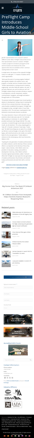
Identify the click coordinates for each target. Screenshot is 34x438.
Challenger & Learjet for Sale (9, 421)
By (12, 175)
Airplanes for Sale (12, 417)
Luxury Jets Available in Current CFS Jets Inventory (21, 262)
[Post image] (6, 215)
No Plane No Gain (25, 173)
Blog (30, 426)
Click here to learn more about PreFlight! (17, 165)
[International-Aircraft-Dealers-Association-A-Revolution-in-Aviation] (18, 350)
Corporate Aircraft (15, 419)
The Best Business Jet (13, 424)
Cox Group (20, 434)
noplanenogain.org (22, 167)
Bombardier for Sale (10, 422)
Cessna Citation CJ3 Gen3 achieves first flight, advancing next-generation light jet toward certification (22, 224)
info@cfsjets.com (8, 373)
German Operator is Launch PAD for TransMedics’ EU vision (22, 252)
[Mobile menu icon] (3, 8)
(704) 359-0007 (18, 2)
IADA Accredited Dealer (22, 426)
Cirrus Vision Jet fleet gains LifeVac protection (21, 233)
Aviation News (12, 173)
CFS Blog (18, 173)
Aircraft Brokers (21, 417)
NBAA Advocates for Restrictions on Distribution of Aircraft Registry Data (22, 213)
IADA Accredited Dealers (13, 381)
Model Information (11, 426)
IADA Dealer (19, 432)
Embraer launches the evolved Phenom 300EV (20, 243)
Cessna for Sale (25, 419)
